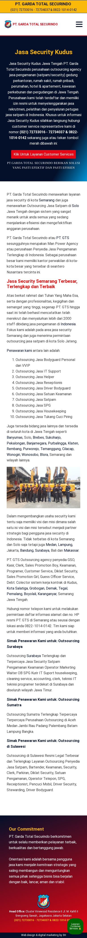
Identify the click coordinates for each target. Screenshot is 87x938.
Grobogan (36, 588)
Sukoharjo (53, 437)
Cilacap (68, 449)
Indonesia (68, 324)
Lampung (65, 545)
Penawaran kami (19, 350)
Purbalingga (57, 443)
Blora (44, 455)
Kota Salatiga (17, 588)
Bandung (26, 550)
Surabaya (42, 550)
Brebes (38, 437)
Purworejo (31, 449)
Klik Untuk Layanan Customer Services (44, 154)
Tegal (62, 588)
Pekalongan (16, 443)
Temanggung (50, 449)
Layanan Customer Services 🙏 (75, 926)
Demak (51, 588)
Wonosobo (30, 455)
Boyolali (30, 594)
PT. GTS (62, 238)
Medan (51, 545)
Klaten (73, 443)
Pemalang (14, 594)
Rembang (14, 449)
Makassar (71, 550)
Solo (75, 206)
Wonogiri (13, 455)
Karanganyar (47, 594)
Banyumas (15, 437)
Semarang (46, 200)
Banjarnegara (36, 443)
